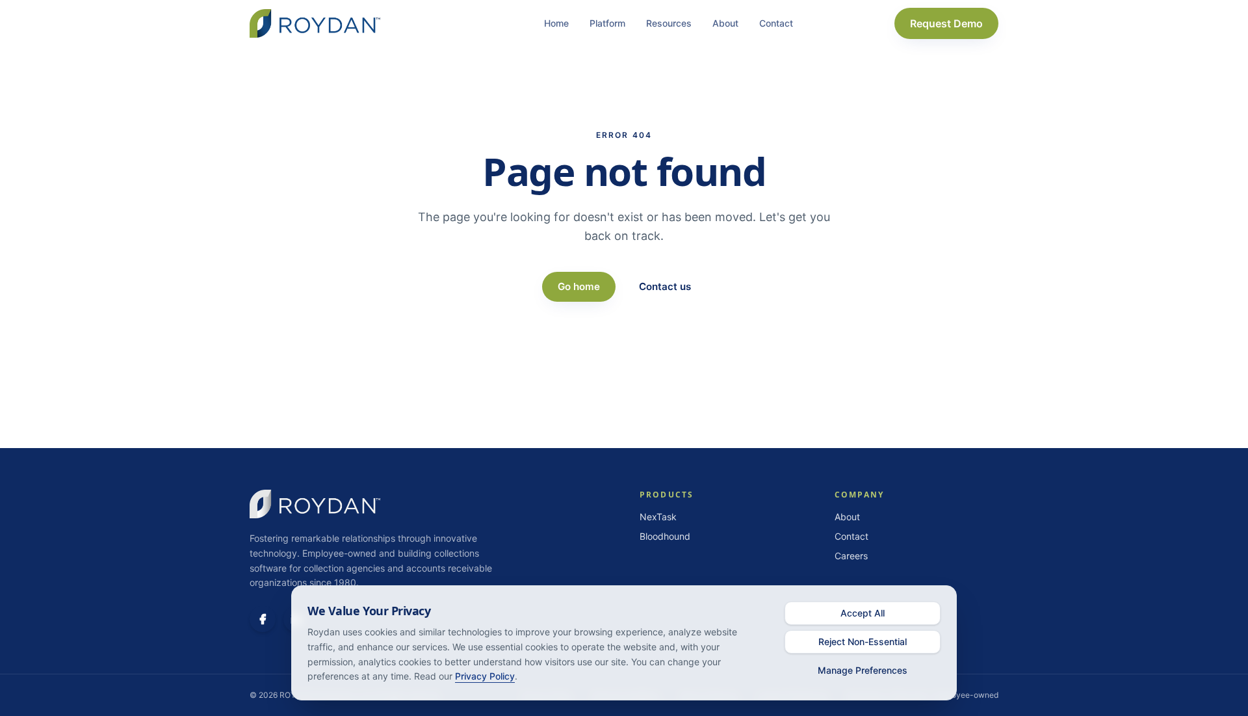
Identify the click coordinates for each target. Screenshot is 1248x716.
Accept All (862, 612)
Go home (579, 286)
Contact (776, 23)
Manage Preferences (862, 670)
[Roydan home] (315, 23)
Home (556, 23)
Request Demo (946, 23)
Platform (607, 23)
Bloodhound (665, 536)
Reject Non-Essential (862, 641)
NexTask (658, 516)
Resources (669, 23)
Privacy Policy (485, 676)
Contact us (665, 286)
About (725, 23)
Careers (851, 555)
